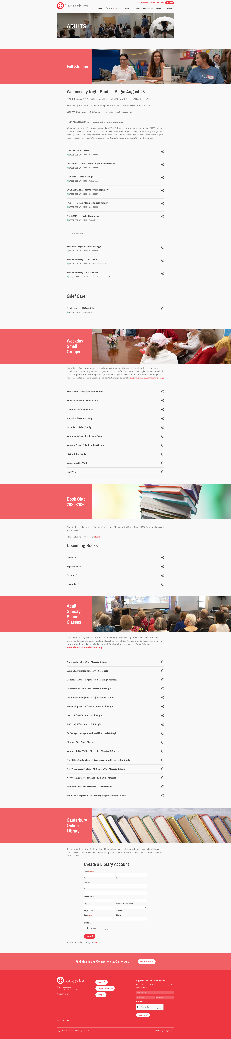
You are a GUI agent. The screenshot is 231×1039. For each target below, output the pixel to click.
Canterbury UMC (72, 5)
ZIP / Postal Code (89, 911)
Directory (160, 3)
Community (148, 8)
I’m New (109, 8)
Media (158, 8)
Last (117, 878)
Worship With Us (145, 961)
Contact (100, 982)
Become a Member (104, 988)
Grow (127, 8)
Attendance (145, 3)
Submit (88, 936)
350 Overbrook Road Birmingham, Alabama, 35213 (68, 989)
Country (119, 910)
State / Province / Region (124, 903)
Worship (118, 8)
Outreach (136, 8)
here (97, 537)
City (85, 903)
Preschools (168, 8)
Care (153, 3)
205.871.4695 (63, 994)
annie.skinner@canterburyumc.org (146, 378)
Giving (170, 2)
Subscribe (141, 1015)
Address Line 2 (89, 896)
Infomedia (171, 1031)
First (85, 878)
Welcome (99, 8)
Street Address (89, 889)
